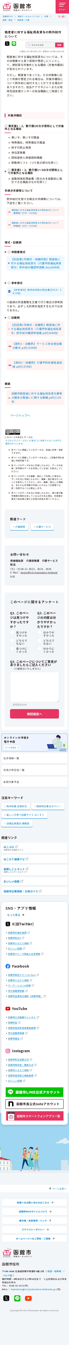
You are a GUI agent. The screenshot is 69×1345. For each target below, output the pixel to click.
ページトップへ (20, 415)
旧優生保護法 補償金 (18, 823)
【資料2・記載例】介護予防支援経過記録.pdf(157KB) (37, 364)
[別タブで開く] (7, 44)
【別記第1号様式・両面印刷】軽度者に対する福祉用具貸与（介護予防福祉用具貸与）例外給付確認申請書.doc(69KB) (36, 263)
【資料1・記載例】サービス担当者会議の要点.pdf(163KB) (37, 346)
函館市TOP (8, 16)
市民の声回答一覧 (13, 770)
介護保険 (20, 526)
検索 (59, 44)
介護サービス (43, 526)
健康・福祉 (8, 20)
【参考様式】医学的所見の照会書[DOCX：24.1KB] (37, 291)
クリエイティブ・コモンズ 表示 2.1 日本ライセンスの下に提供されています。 (33, 442)
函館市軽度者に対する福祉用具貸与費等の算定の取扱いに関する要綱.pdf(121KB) (37, 397)
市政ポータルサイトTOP (29, 16)
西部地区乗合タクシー (49, 806)
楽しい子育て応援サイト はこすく (25, 814)
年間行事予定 (11, 782)
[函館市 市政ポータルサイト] (17, 7)
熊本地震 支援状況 (17, 806)
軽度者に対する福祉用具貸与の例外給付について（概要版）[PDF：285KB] (35, 211)
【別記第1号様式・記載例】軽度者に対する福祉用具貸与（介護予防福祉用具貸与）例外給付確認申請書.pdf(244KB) (36, 329)
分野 (46, 16)
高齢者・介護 (23, 20)
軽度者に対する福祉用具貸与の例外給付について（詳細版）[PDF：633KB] (35, 224)
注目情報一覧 (11, 758)
